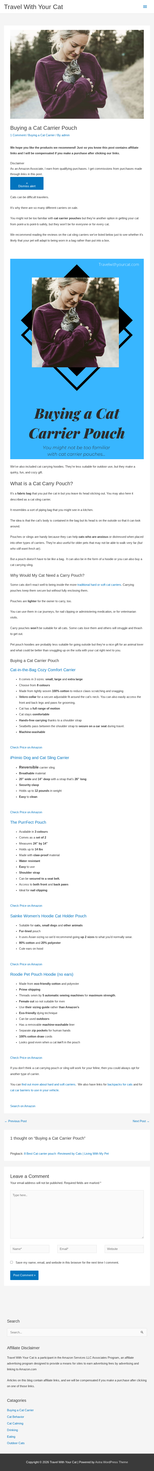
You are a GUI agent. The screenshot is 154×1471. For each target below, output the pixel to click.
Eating (11, 1436)
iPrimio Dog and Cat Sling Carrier (39, 757)
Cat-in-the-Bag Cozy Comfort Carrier (43, 670)
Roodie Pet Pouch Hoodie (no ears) (41, 974)
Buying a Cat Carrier (41, 135)
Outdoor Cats (16, 1443)
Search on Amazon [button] (22, 1106)
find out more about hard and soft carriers (48, 1084)
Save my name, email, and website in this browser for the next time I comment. (67, 1262)
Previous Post (15, 1121)
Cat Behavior (15, 1416)
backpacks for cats (120, 1084)
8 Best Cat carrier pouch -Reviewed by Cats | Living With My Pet (66, 1153)
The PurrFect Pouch (28, 822)
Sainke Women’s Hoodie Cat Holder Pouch (48, 916)
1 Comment (18, 135)
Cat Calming (15, 1423)
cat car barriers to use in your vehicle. (35, 1090)
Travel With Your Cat (33, 6)
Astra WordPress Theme (111, 1462)
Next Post (141, 1121)
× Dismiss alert (26, 185)
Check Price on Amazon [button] (26, 747)
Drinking (12, 1430)
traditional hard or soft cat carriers (99, 584)
